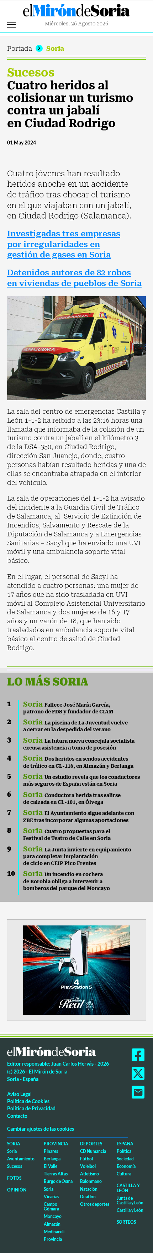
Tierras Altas (56, 1173)
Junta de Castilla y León (130, 1200)
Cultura (124, 1173)
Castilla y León (128, 1188)
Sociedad (125, 1158)
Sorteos (126, 1222)
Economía (126, 1166)
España (125, 1143)
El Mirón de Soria (76, 12)
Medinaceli (54, 1231)
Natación (88, 1189)
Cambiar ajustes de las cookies (40, 1129)
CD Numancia (93, 1151)
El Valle (50, 1166)
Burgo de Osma (58, 1181)
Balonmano (91, 1181)
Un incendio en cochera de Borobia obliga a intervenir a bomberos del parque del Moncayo (66, 881)
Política (124, 1151)
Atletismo (89, 1173)
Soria (55, 48)
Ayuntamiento (21, 1158)
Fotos (14, 1178)
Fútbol (86, 1158)
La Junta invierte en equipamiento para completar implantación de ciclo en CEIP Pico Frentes (77, 856)
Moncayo (53, 1216)
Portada (19, 48)
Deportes (91, 1143)
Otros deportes (94, 1204)
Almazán (52, 1224)
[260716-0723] (76, 969)
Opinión (16, 1190)
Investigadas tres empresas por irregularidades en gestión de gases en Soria (63, 244)
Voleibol (88, 1166)
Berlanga (52, 1158)
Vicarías (51, 1196)
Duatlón (88, 1196)
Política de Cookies (28, 1101)
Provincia (56, 1143)
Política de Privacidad (31, 1108)
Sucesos (30, 72)
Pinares (51, 1151)
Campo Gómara (51, 1207)
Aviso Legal (19, 1094)
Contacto (17, 1116)
